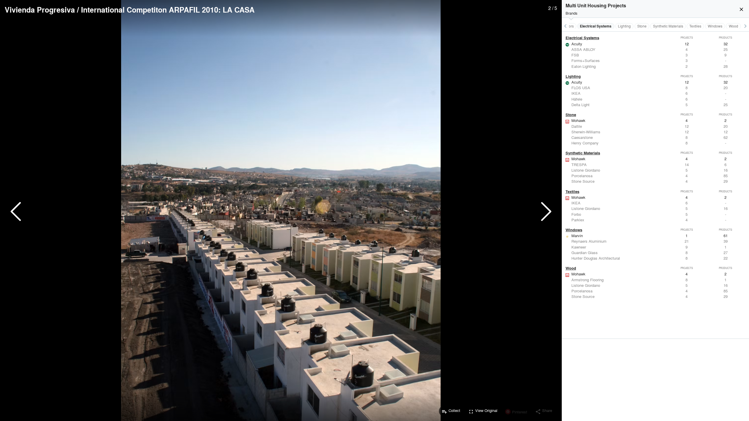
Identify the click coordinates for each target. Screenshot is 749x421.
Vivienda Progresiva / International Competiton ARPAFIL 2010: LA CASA (130, 9)
